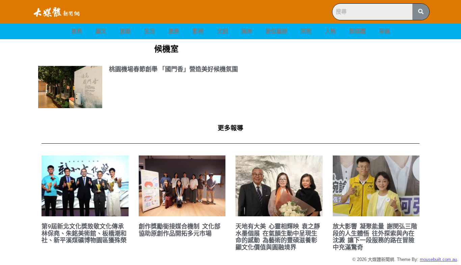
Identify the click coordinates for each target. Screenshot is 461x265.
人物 (330, 31)
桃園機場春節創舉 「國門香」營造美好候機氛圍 (173, 69)
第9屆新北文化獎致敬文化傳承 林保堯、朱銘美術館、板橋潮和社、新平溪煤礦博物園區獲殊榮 (84, 233)
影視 (198, 31)
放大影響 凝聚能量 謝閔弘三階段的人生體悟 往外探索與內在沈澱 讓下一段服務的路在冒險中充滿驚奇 (375, 237)
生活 (149, 31)
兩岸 (246, 31)
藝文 (101, 31)
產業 (173, 31)
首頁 (76, 31)
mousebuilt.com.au (438, 259)
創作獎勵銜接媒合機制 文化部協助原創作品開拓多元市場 (179, 230)
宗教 (306, 31)
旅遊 (125, 31)
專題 (384, 31)
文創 (222, 31)
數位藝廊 (276, 31)
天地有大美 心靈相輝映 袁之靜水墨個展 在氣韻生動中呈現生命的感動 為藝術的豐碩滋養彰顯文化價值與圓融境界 (278, 237)
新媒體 (357, 31)
